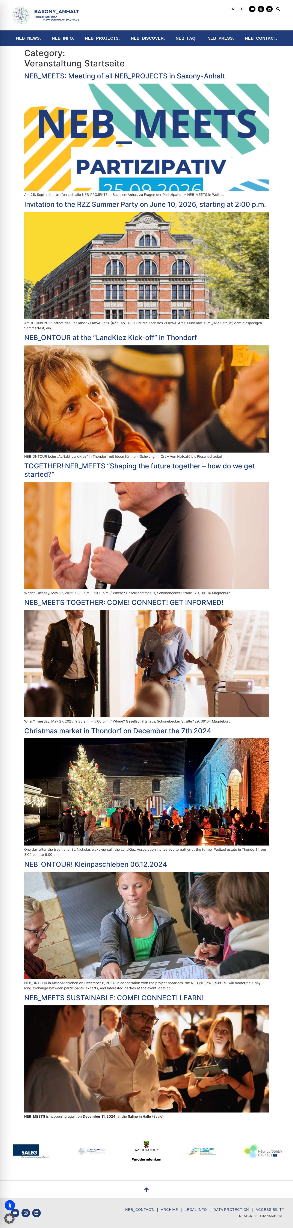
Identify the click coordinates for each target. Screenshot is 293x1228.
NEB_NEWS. (28, 38)
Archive (169, 1210)
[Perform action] (45, 15)
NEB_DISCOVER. (148, 38)
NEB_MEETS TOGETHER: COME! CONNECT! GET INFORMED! (123, 602)
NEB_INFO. (63, 38)
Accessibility (270, 1210)
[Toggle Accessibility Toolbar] (9, 1205)
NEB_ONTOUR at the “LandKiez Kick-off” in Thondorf (110, 337)
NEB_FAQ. (186, 38)
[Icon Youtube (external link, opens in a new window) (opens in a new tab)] (252, 9)
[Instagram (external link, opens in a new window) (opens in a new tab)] (261, 9)
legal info (196, 1210)
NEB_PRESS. (220, 38)
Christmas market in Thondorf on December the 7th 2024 (117, 731)
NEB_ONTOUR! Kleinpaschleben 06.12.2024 (95, 864)
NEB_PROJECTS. (102, 38)
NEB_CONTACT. (261, 38)
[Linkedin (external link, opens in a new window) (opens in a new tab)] (269, 9)
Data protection (231, 1210)
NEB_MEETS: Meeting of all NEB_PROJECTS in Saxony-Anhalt (124, 76)
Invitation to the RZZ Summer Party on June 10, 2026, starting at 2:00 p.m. (145, 204)
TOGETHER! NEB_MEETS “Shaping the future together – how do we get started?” (139, 470)
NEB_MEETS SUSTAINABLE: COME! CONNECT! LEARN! (114, 998)
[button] (278, 9)
